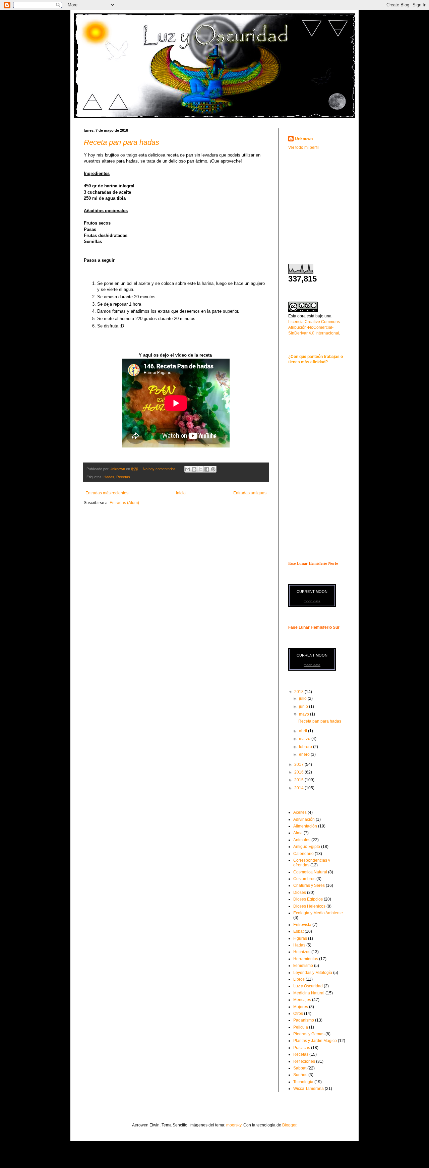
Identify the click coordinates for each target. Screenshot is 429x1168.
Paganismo (303, 1020)
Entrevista (302, 924)
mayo (304, 714)
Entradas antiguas (249, 493)
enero (305, 754)
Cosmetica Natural (310, 872)
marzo (305, 738)
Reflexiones (304, 1061)
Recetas (123, 477)
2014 (299, 788)
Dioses (299, 892)
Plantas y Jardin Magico (315, 1040)
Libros (299, 979)
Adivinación (304, 819)
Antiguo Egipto (306, 846)
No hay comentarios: (160, 469)
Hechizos (301, 951)
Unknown (304, 138)
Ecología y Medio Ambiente (318, 913)
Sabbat (299, 1068)
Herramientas (305, 959)
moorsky (233, 1125)
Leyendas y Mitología (312, 972)
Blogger (289, 1125)
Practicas (301, 1047)
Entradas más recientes (106, 493)
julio (303, 698)
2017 (299, 764)
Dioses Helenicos (309, 906)
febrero (306, 746)
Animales (301, 840)
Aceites (300, 812)
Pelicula (300, 1027)
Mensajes (302, 999)
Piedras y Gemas (308, 1034)
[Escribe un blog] (194, 469)
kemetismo (303, 965)
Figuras (300, 938)
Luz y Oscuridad (308, 986)
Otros (298, 1013)
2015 (299, 780)
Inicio (181, 493)
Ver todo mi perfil (303, 147)
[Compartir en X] (200, 469)
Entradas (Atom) (124, 502)
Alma (298, 833)
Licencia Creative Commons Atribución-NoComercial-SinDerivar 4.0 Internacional (314, 327)
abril (303, 731)
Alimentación (305, 826)
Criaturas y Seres (309, 885)
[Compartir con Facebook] (206, 469)
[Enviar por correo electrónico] (187, 469)
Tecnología (303, 1082)
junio (304, 706)
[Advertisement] (330, 202)
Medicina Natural (308, 993)
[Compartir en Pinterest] (213, 469)
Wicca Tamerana (308, 1088)
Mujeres (300, 1006)
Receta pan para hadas (121, 142)
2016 (299, 772)
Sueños (300, 1074)
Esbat (298, 931)
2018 (299, 691)
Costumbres (304, 878)
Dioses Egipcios (308, 899)
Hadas (109, 477)
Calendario (303, 853)
